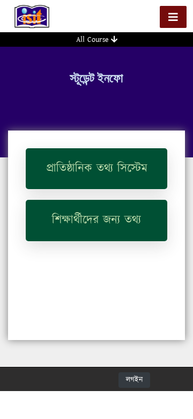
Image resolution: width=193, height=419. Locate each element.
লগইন (134, 379)
